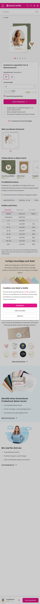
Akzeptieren (20, 305)
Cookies (26, 292)
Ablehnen (20, 316)
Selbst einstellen (20, 311)
